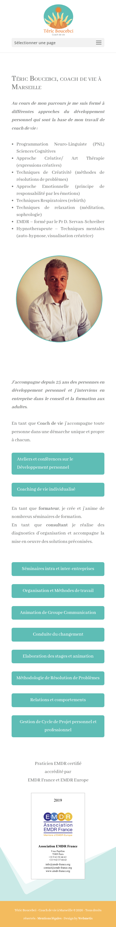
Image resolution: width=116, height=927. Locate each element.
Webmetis (85, 918)
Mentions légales (49, 918)
